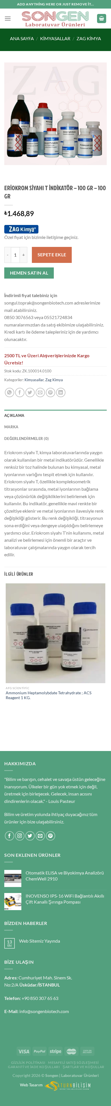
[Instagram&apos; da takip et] (19, 836)
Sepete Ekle (52, 254)
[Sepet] (101, 18)
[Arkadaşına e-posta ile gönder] (40, 392)
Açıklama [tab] (14, 415)
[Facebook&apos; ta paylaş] (19, 392)
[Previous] (9, 170)
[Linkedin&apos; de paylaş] (60, 392)
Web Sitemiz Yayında (39, 940)
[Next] (25, 170)
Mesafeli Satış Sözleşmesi (73, 1062)
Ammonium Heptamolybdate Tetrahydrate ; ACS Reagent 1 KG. (48, 695)
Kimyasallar (55, 38)
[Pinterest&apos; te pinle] (50, 392)
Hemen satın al (29, 272)
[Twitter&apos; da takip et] (30, 836)
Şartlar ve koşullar (83, 1067)
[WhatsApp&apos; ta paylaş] (9, 392)
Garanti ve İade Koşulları (34, 1067)
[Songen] (55, 18)
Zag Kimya (89, 38)
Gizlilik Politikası (28, 1062)
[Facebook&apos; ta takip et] (9, 836)
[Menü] (7, 18)
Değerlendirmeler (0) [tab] (26, 438)
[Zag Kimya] (21, 229)
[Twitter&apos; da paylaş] (30, 392)
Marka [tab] (11, 427)
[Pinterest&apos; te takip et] (50, 836)
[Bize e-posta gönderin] (40, 836)
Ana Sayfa (22, 38)
